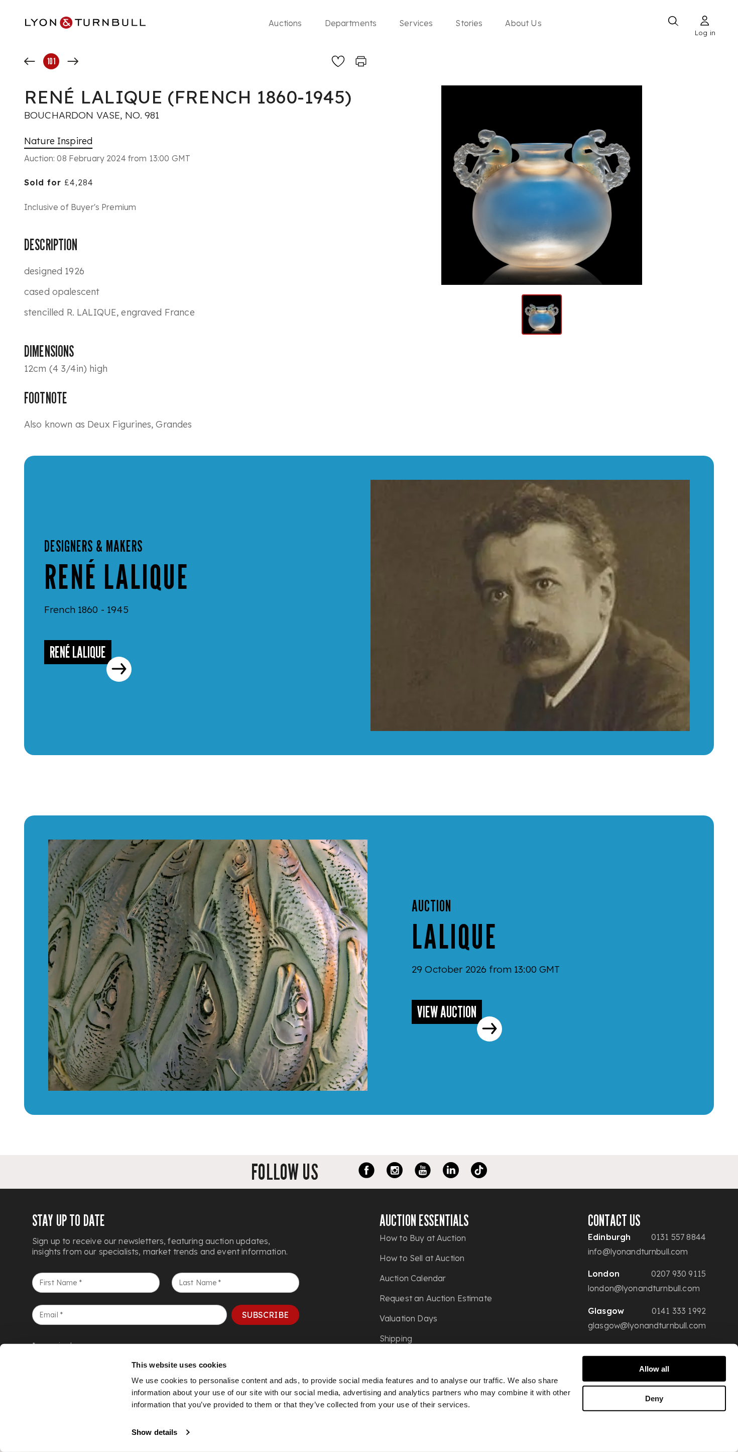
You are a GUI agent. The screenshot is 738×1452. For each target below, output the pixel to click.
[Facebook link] (366, 1171)
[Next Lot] (72, 61)
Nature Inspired (58, 141)
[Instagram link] (395, 1171)
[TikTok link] (479, 1171)
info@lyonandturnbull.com (638, 1252)
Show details (154, 1432)
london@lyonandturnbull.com (644, 1288)
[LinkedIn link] (451, 1171)
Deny (654, 1398)
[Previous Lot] (29, 61)
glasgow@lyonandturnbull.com (647, 1325)
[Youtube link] (423, 1171)
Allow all (654, 1369)
